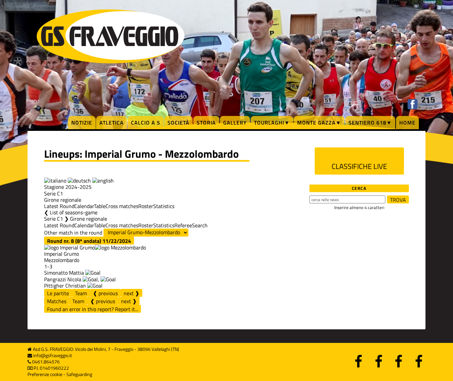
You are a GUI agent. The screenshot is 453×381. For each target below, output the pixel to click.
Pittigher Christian (65, 286)
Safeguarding (79, 374)
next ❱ (131, 293)
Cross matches (121, 206)
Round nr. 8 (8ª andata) (89, 241)
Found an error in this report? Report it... (92, 309)
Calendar (84, 206)
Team (81, 293)
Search (200, 225)
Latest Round (59, 206)
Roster (145, 206)
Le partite (58, 293)
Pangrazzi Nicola (62, 279)
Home (407, 123)
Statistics (163, 206)
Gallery (235, 123)
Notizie (81, 123)
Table (99, 206)
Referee (183, 225)
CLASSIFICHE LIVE (359, 166)
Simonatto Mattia (64, 273)
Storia (206, 123)
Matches (56, 301)
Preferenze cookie (45, 374)
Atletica (111, 123)
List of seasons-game (73, 212)
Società (178, 123)
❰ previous (105, 293)
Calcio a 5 (145, 123)
